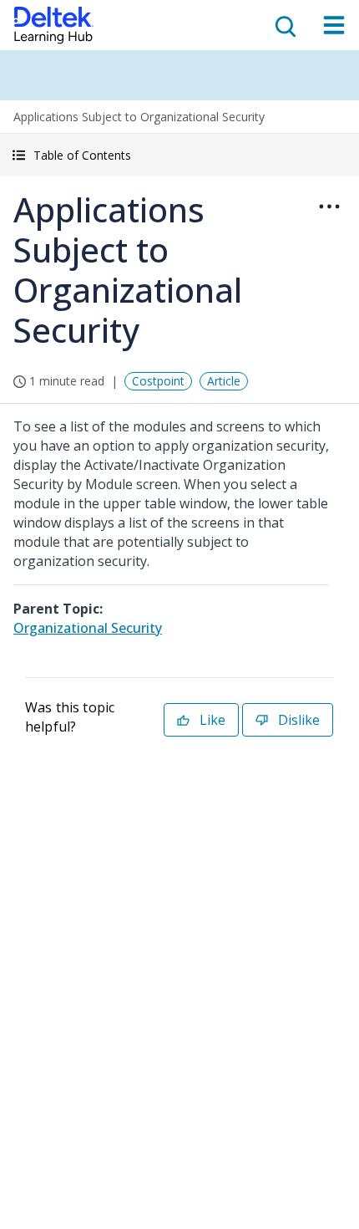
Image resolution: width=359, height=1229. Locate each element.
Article (223, 381)
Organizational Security (87, 628)
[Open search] (284, 25)
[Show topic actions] (329, 206)
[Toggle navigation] (334, 25)
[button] (179, 155)
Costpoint (158, 381)
